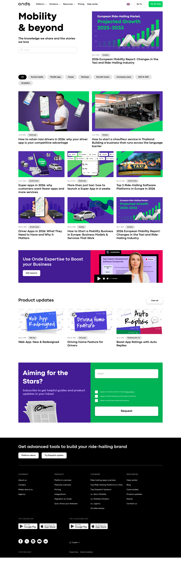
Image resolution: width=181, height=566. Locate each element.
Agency (21, 494)
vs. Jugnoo (95, 504)
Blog (129, 485)
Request (126, 411)
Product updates (134, 494)
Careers (22, 485)
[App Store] (48, 526)
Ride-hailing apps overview (103, 480)
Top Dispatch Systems (100, 490)
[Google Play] (27, 526)
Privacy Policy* (130, 392)
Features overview (62, 485)
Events (130, 499)
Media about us (25, 490)
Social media (37, 77)
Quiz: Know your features (66, 504)
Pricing (81, 4)
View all (154, 301)
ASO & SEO (143, 77)
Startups (85, 77)
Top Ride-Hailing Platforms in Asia (106, 485)
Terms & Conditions (86, 552)
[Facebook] (20, 542)
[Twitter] (27, 542)
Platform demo (28, 455)
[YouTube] (39, 542)
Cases (71, 77)
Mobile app (55, 77)
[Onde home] (24, 4)
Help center (92, 4)
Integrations (60, 494)
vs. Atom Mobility (98, 494)
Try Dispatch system (54, 455)
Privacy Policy (73, 552)
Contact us (132, 504)
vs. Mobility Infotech (99, 499)
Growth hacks (102, 77)
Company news (124, 77)
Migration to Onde (63, 499)
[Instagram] (33, 542)
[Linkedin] (45, 542)
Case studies (133, 490)
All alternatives (97, 508)
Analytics (25, 83)
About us (22, 480)
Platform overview (62, 480)
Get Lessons (31, 273)
